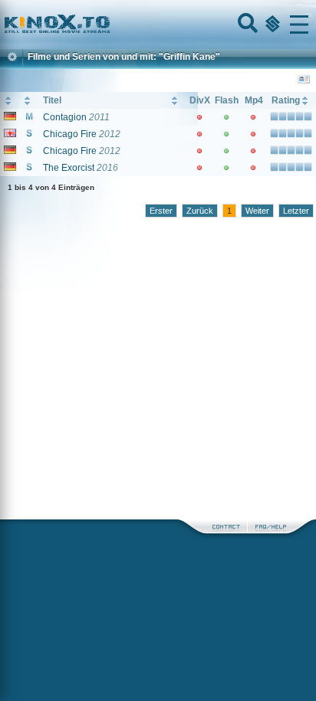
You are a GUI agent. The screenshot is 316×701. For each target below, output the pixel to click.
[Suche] (246, 24)
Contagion (65, 117)
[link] (158, 24)
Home (109, 24)
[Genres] (271, 24)
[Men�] (299, 24)
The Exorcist (68, 167)
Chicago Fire (70, 134)
